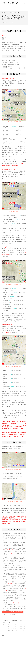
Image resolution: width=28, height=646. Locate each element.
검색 (22, 3)
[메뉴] (25, 3)
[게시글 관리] (8, 615)
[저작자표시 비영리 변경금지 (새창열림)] (18, 614)
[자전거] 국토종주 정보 (9, 620)
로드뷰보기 (14, 126)
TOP (25, 645)
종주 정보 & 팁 (18, 620)
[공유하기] (7, 615)
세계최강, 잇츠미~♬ (10, 3)
